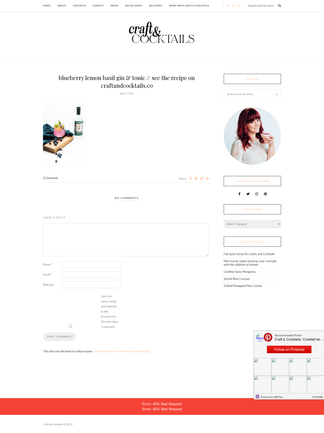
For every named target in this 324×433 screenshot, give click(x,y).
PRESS (114, 5)
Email (47, 274)
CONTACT (98, 5)
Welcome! (155, 5)
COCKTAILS (79, 5)
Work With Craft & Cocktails (189, 5)
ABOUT (62, 5)
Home (47, 5)
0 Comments (50, 178)
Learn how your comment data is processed (121, 351)
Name (47, 264)
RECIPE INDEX (133, 5)
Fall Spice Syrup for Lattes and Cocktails (249, 254)
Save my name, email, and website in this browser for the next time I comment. (109, 311)
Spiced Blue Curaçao (237, 278)
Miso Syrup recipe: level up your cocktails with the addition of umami (250, 262)
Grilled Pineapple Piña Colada (243, 286)
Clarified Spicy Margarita (239, 271)
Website (48, 284)
